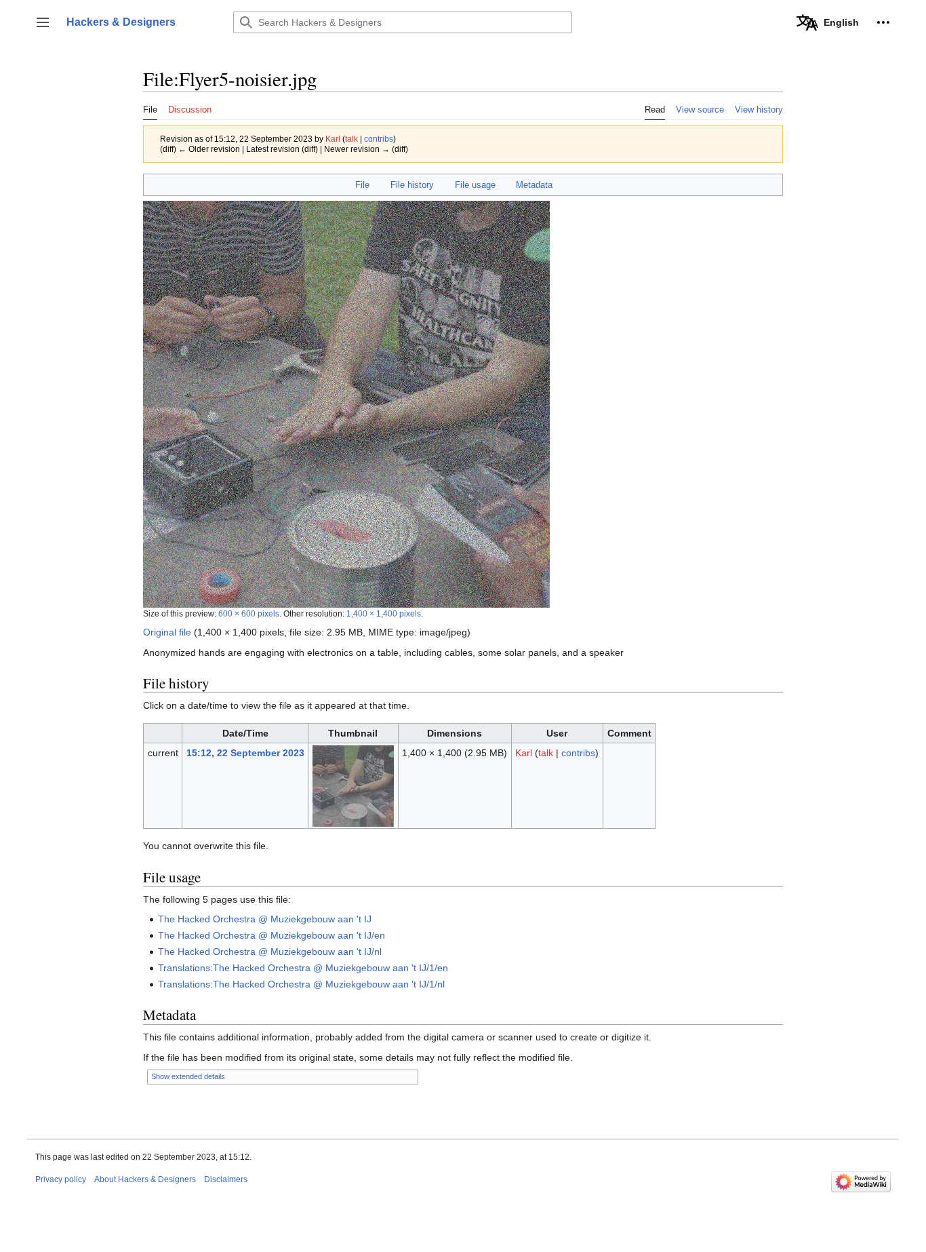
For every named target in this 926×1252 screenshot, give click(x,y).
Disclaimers (225, 1179)
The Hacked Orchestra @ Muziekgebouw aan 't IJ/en (271, 935)
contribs (378, 138)
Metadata (534, 185)
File (362, 185)
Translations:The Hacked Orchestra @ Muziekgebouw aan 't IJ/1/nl (301, 984)
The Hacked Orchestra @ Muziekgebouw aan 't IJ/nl (270, 951)
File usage (475, 185)
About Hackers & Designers (145, 1179)
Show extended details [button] (188, 1076)
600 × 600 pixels (248, 613)
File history (412, 185)
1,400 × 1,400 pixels (383, 613)
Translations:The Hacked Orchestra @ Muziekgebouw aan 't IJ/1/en (303, 967)
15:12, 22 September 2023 (245, 752)
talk (351, 138)
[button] (42, 22)
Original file (167, 632)
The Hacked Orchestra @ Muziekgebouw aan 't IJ (264, 919)
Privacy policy (60, 1179)
